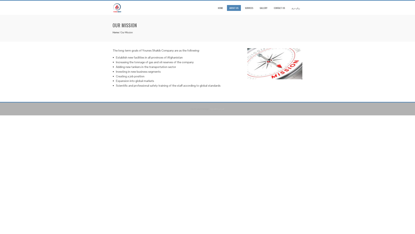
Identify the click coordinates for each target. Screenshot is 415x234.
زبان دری (295, 8)
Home (220, 8)
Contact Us (279, 8)
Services (249, 8)
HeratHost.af (217, 109)
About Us (233, 8)
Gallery (263, 8)
